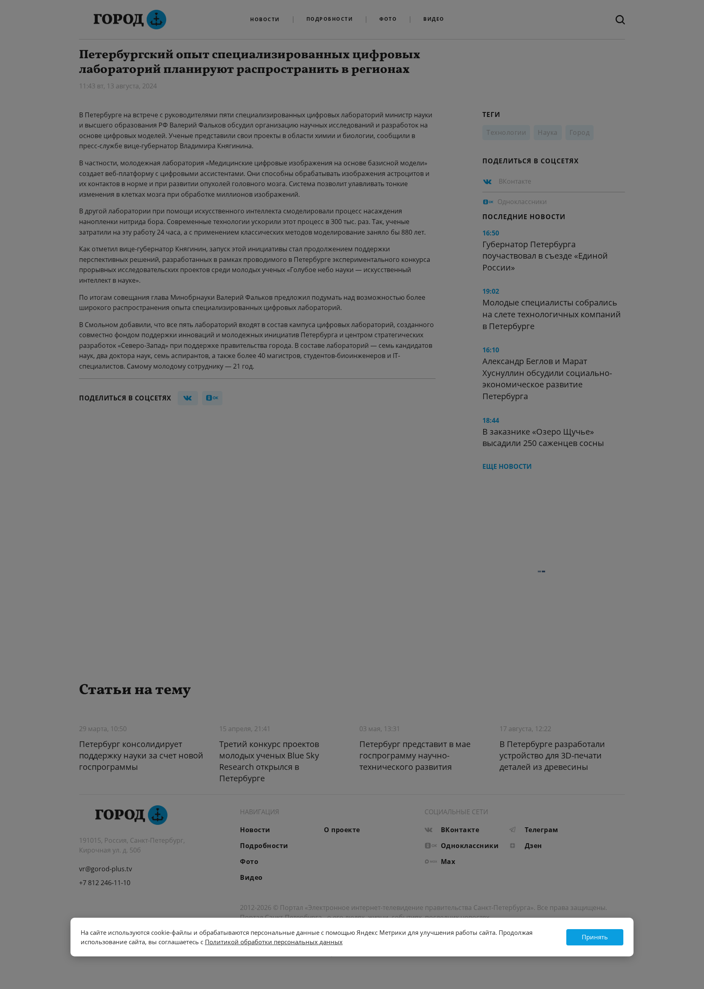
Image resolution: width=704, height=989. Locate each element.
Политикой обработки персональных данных (274, 942)
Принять (595, 937)
